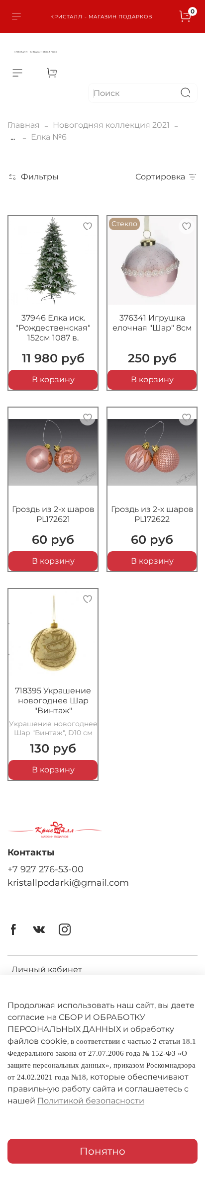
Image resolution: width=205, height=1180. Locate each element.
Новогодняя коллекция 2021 (111, 125)
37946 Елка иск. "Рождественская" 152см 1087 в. (53, 327)
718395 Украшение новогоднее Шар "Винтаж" (53, 700)
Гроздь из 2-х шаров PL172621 (53, 514)
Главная (23, 125)
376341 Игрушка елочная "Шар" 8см (152, 323)
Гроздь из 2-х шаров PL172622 (152, 514)
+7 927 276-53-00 (45, 869)
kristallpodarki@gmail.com (68, 882)
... (12, 137)
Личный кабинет (46, 969)
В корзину (53, 379)
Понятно (102, 1151)
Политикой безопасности (90, 1100)
